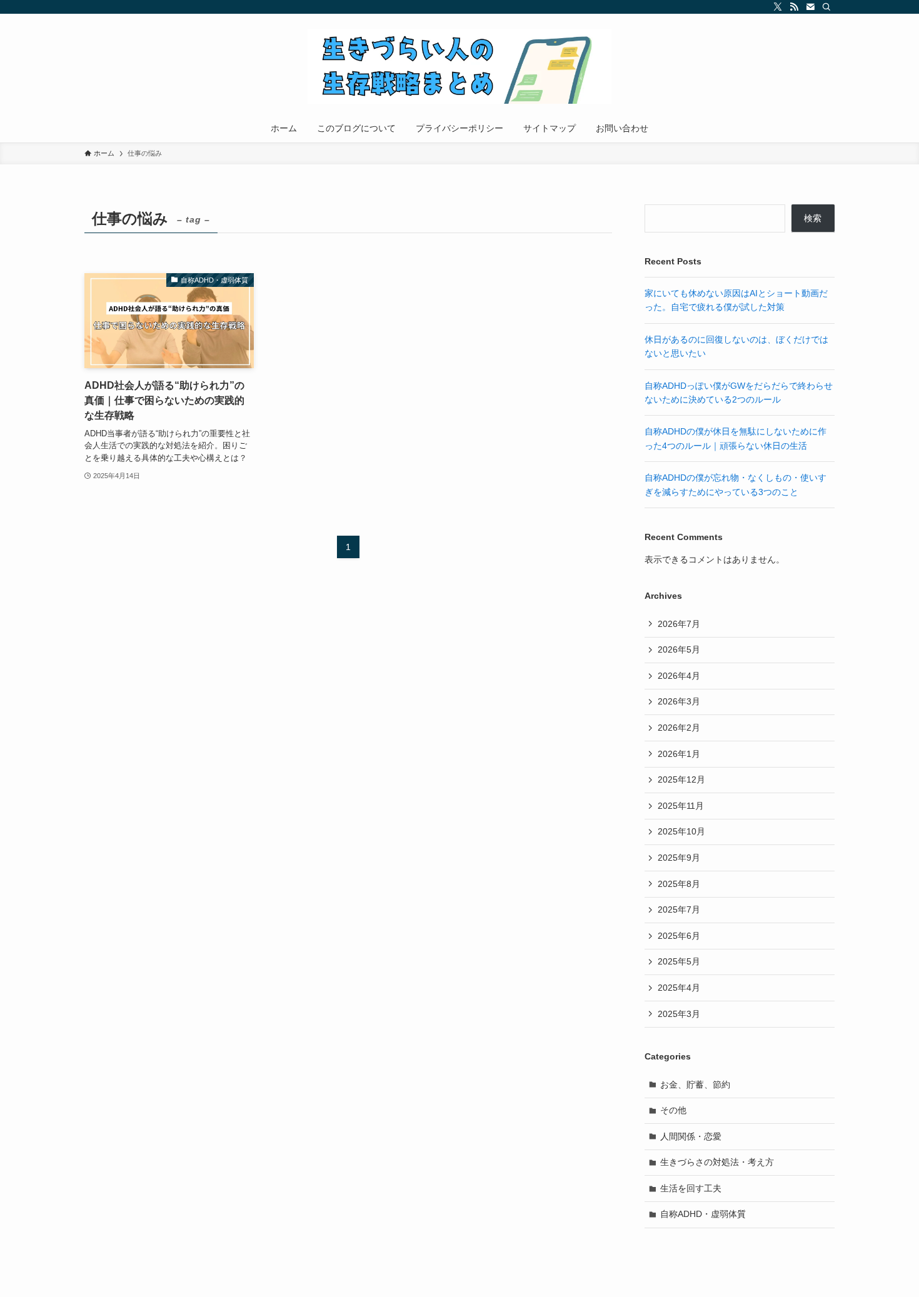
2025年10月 (681, 831)
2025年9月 (679, 858)
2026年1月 (679, 754)
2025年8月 (679, 884)
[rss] (794, 7)
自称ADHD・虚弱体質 (703, 1214)
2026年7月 (679, 624)
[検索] (826, 7)
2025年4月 (679, 988)
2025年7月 (679, 909)
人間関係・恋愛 (690, 1136)
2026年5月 (679, 649)
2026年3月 (679, 701)
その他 (673, 1110)
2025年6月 (679, 936)
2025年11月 (681, 806)
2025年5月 (679, 961)
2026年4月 (679, 676)
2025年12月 (681, 779)
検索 (812, 218)
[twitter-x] (778, 7)
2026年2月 (679, 728)
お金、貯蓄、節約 (695, 1084)
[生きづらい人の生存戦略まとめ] (459, 66)
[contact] (810, 7)
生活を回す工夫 (690, 1188)
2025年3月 (679, 1014)
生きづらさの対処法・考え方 (717, 1162)
